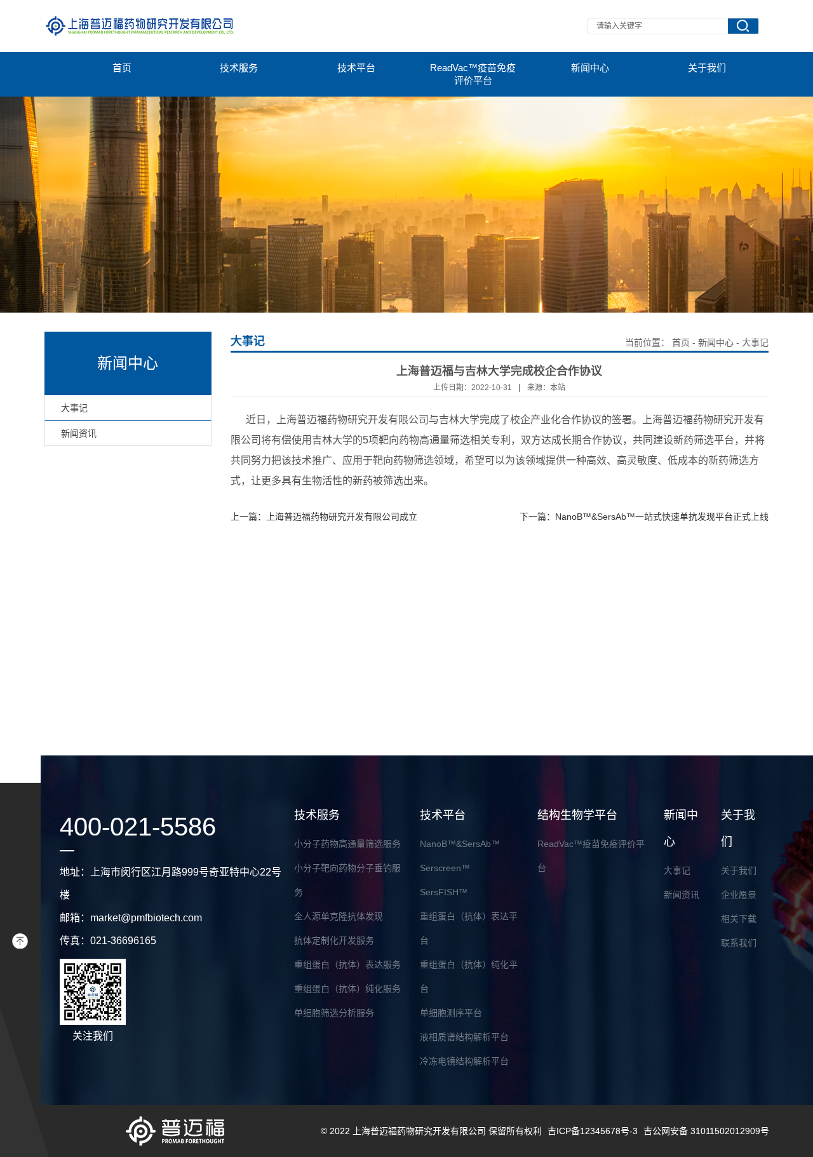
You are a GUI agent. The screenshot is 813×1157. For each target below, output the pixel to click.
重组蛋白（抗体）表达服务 (347, 964)
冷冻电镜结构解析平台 (464, 1061)
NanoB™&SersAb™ (460, 844)
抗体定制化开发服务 (334, 940)
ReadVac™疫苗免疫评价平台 (473, 74)
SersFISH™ (443, 892)
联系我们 (738, 943)
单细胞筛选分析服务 (334, 1013)
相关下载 (738, 919)
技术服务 (239, 67)
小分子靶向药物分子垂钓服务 (347, 880)
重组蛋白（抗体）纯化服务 (347, 989)
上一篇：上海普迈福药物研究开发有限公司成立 (324, 516)
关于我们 (707, 67)
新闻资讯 (681, 895)
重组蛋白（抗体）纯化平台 (469, 976)
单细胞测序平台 (451, 1013)
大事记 (677, 870)
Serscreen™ (445, 868)
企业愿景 (738, 895)
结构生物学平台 (577, 815)
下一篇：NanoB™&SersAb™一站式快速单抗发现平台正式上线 (644, 516)
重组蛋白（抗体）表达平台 (469, 928)
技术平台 (356, 67)
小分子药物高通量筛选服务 (347, 844)
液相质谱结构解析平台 (464, 1037)
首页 (121, 67)
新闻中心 (590, 67)
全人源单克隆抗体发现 (338, 916)
